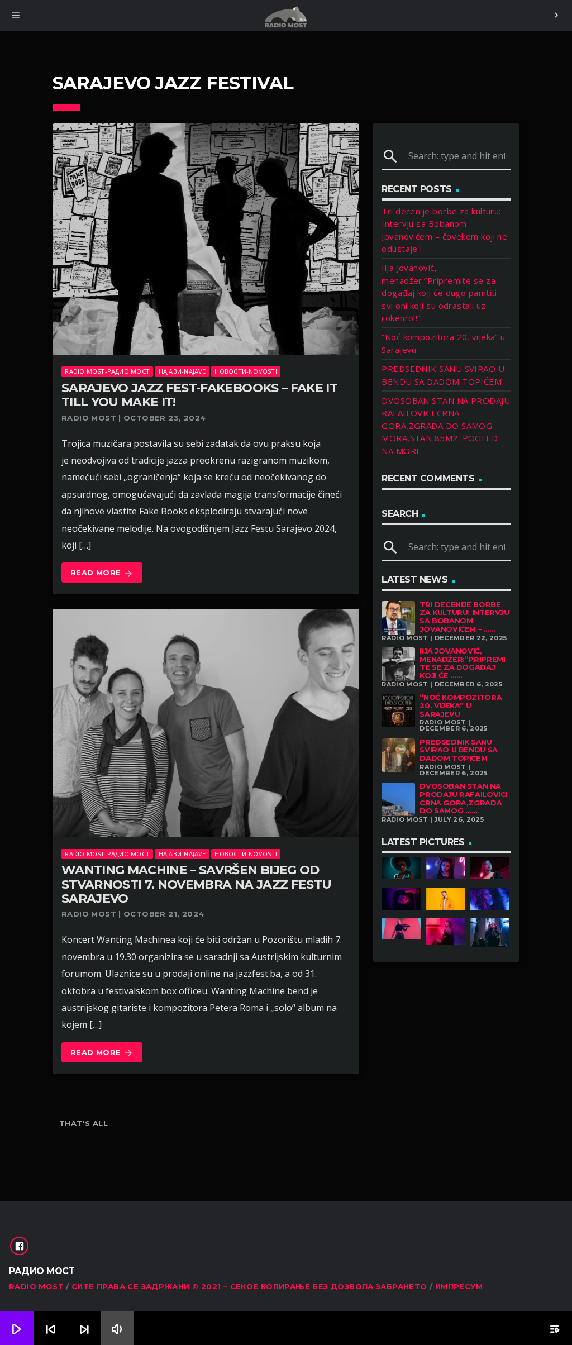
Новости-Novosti (245, 371)
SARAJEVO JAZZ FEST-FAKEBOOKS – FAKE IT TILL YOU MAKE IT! (199, 394)
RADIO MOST (36, 1286)
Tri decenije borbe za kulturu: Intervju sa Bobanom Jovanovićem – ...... (464, 616)
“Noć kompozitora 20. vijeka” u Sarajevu (461, 705)
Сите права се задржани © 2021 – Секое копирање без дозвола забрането (249, 1286)
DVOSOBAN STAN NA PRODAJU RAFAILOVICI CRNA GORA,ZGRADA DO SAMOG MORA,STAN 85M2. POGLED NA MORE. (446, 425)
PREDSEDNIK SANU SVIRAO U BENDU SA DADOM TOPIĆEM (458, 750)
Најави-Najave (182, 371)
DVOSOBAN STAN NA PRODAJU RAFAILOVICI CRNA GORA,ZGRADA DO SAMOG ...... (464, 798)
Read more (102, 573)
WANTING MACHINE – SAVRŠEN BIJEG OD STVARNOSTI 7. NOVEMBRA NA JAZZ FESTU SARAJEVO (196, 884)
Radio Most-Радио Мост (107, 371)
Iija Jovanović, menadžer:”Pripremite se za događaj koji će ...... (462, 663)
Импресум (459, 1286)
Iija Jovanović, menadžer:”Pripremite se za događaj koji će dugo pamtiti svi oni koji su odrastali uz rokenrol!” (439, 292)
